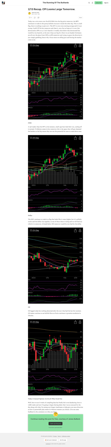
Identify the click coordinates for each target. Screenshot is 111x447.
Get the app (63, 440)
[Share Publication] (92, 2)
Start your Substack (51, 440)
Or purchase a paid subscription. (55, 427)
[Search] (89, 2)
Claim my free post (55, 423)
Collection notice (66, 436)
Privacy (55, 436)
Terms (59, 436)
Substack (48, 443)
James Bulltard (35, 12)
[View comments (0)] (34, 17)
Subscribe (98, 2)
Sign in (106, 2)
